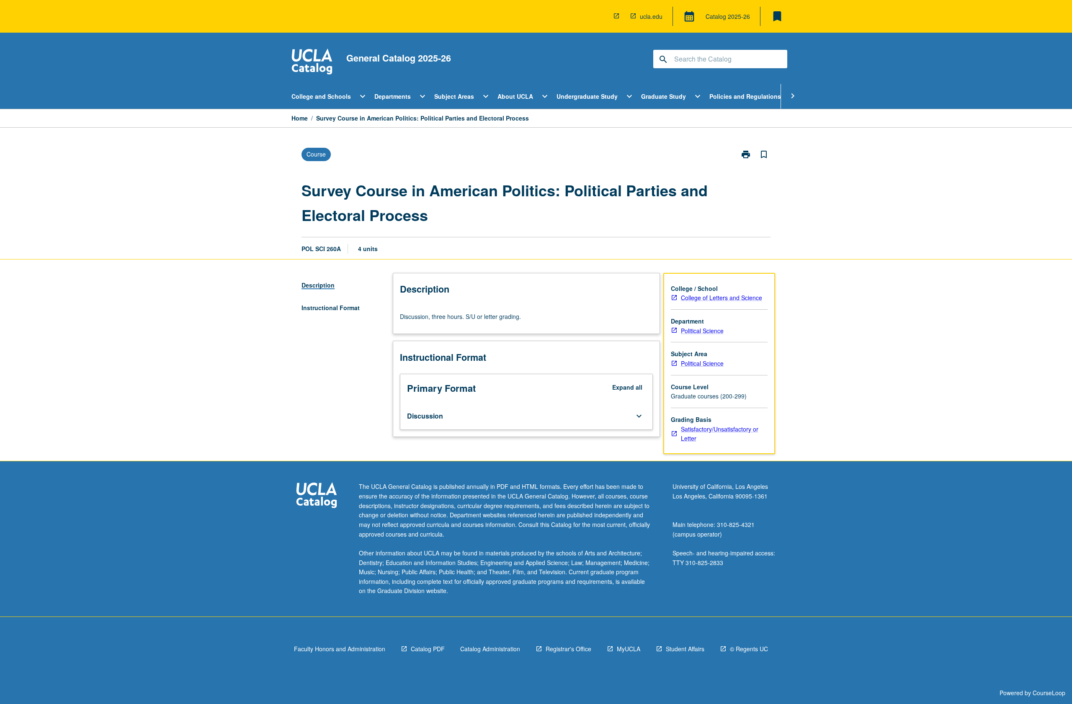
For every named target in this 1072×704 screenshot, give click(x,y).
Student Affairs (685, 649)
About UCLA (515, 96)
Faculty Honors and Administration (339, 649)
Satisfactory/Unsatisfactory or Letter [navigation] (719, 434)
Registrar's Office (568, 649)
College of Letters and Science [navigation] (721, 297)
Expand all (627, 387)
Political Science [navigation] (702, 330)
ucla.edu (651, 16)
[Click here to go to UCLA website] (317, 496)
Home (299, 118)
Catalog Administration (490, 649)
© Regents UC (749, 649)
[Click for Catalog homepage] (312, 62)
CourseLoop (1049, 693)
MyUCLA (628, 649)
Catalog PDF (428, 649)
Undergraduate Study (587, 96)
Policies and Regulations (745, 96)
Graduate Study (663, 96)
